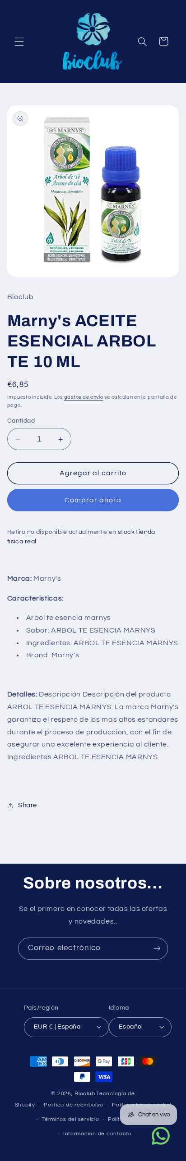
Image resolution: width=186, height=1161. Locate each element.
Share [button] (27, 805)
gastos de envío (83, 397)
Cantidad (21, 421)
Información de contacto (97, 1133)
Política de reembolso (73, 1104)
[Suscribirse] (157, 949)
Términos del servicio (70, 1119)
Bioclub (84, 1093)
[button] (19, 41)
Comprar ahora (93, 500)
